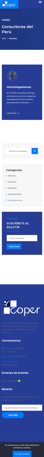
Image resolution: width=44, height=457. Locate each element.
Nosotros (12, 175)
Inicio (4, 38)
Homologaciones (15, 200)
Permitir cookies (22, 454)
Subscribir (13, 415)
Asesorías (12, 182)
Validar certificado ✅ (11, 381)
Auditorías (12, 188)
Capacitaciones (14, 194)
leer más (11, 113)
